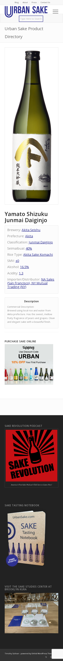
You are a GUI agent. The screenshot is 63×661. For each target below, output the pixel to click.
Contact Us (45, 2)
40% (29, 248)
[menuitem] (17, 2)
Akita (29, 236)
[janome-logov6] (26, 11)
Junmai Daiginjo (41, 242)
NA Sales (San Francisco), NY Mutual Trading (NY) (30, 283)
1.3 (21, 273)
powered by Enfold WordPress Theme (37, 653)
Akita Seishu (31, 230)
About (25, 2)
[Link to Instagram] (51, 657)
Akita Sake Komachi (38, 254)
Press (34, 2)
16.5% (24, 267)
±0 (17, 260)
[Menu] (53, 11)
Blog (17, 2)
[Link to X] (46, 657)
